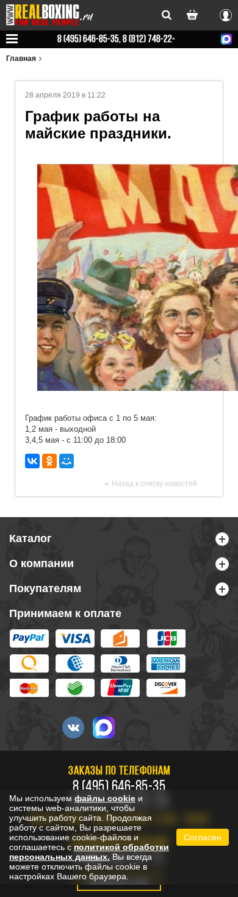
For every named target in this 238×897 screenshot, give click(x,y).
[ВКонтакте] (32, 461)
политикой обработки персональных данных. (89, 852)
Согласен (203, 837)
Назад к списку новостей (154, 483)
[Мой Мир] (66, 461)
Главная (21, 58)
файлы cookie (104, 798)
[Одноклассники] (49, 461)
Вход (226, 13)
